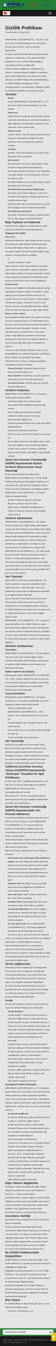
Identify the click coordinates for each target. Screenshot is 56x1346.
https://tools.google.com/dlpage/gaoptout (24, 1150)
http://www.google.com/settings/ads (22, 1139)
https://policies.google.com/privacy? (22, 1081)
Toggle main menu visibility (50, 13)
